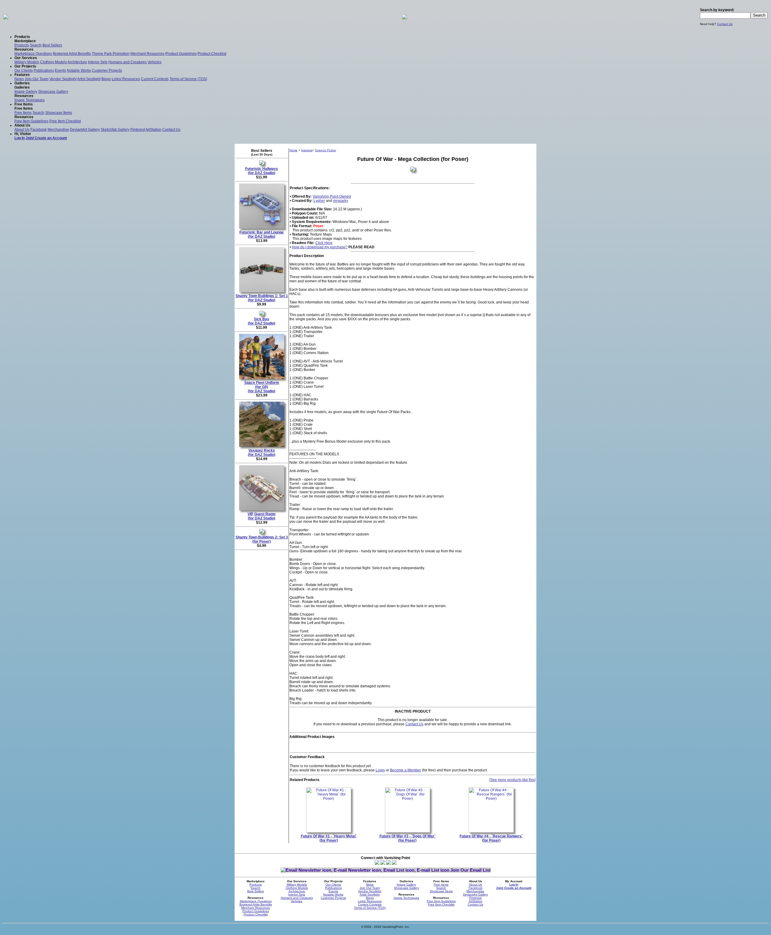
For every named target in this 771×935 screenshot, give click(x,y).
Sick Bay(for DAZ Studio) (261, 321)
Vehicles (154, 62)
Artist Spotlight (89, 79)
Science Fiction (325, 150)
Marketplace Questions (33, 54)
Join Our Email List (470, 870)
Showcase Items (58, 113)
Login (380, 770)
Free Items (23, 113)
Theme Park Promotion (111, 54)
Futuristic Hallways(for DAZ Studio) (261, 171)
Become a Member (405, 770)
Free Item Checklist (65, 121)
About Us (22, 129)
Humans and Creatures (127, 62)
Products (21, 45)
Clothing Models (53, 62)
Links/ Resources (126, 79)
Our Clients (23, 70)
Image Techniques (29, 100)
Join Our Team (36, 79)
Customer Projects (107, 70)
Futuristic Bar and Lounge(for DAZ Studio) (261, 234)
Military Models (26, 62)
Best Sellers (52, 45)
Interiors (306, 150)
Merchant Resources (147, 54)
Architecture (77, 62)
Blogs (106, 79)
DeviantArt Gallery (85, 129)
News (19, 79)
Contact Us (724, 24)
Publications (44, 70)
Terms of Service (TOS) (188, 79)
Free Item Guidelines (31, 121)
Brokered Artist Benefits (72, 54)
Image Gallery (25, 91)
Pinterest (137, 129)
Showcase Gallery (53, 91)
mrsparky (340, 201)
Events (60, 70)
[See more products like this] (512, 780)
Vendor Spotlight (62, 79)
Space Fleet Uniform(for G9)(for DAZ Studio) (261, 387)
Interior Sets (98, 62)
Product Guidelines (181, 54)
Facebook (38, 129)
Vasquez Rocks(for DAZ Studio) (261, 452)
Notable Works (79, 70)
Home (293, 150)
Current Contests (155, 79)
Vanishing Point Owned (332, 196)
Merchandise (58, 129)
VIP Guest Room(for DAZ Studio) (262, 516)
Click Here (323, 243)
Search (36, 45)
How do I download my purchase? (320, 247)
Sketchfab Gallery (115, 129)
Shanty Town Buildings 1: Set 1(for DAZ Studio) (262, 298)
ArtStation (153, 129)
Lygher (319, 201)
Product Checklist (212, 54)
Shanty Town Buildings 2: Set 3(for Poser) (262, 539)
